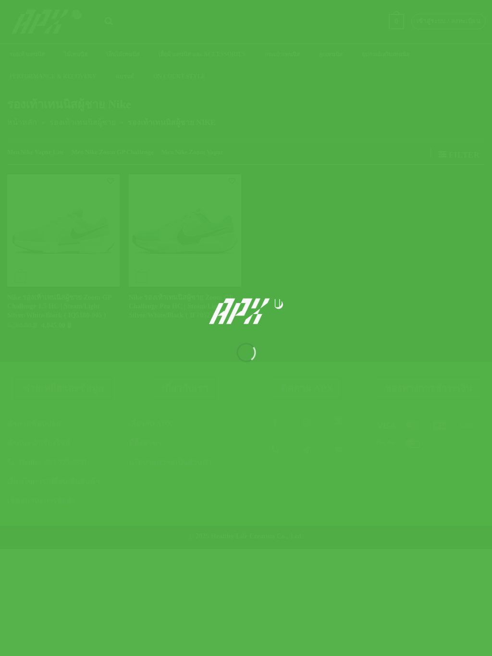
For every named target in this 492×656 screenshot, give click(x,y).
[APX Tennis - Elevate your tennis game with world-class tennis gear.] (246, 311)
